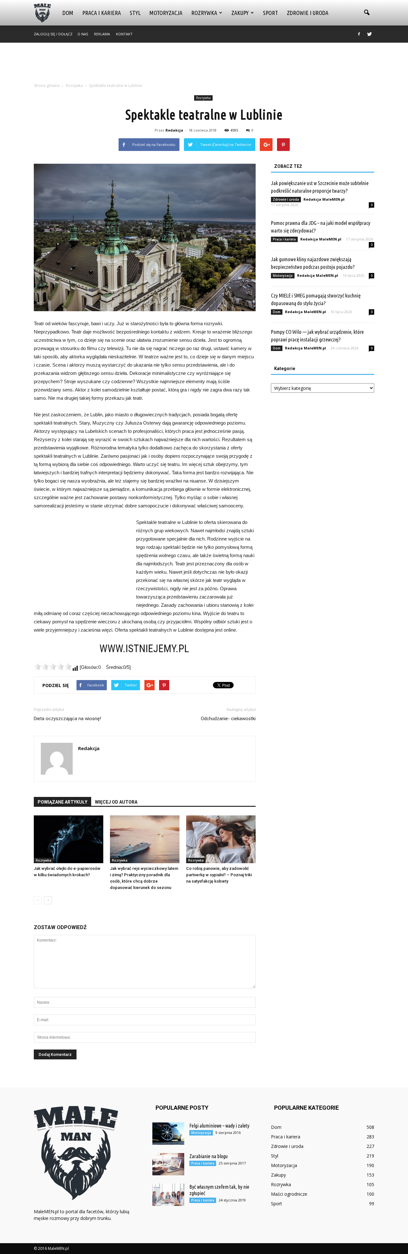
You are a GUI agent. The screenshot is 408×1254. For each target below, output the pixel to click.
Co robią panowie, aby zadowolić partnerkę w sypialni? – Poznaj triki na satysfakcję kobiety (219, 875)
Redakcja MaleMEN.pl (324, 199)
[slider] (53, 666)
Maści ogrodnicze (289, 1194)
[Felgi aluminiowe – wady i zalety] (168, 1133)
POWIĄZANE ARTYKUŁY (62, 802)
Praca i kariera (101, 13)
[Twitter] (369, 34)
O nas (82, 34)
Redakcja (174, 130)
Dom (67, 13)
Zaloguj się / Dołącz (53, 34)
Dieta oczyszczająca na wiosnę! (67, 718)
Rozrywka (204, 13)
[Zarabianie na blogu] (168, 1164)
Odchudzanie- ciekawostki (228, 718)
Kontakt (124, 34)
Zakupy (240, 13)
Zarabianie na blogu (208, 1156)
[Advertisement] (204, 64)
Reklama (102, 34)
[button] (366, 12)
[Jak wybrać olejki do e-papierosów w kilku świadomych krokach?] (68, 839)
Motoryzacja (165, 13)
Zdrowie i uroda (307, 13)
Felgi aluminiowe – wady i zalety (219, 1126)
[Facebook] (359, 34)
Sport (270, 13)
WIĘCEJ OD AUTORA (116, 802)
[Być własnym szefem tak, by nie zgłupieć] (168, 1195)
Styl (135, 13)
